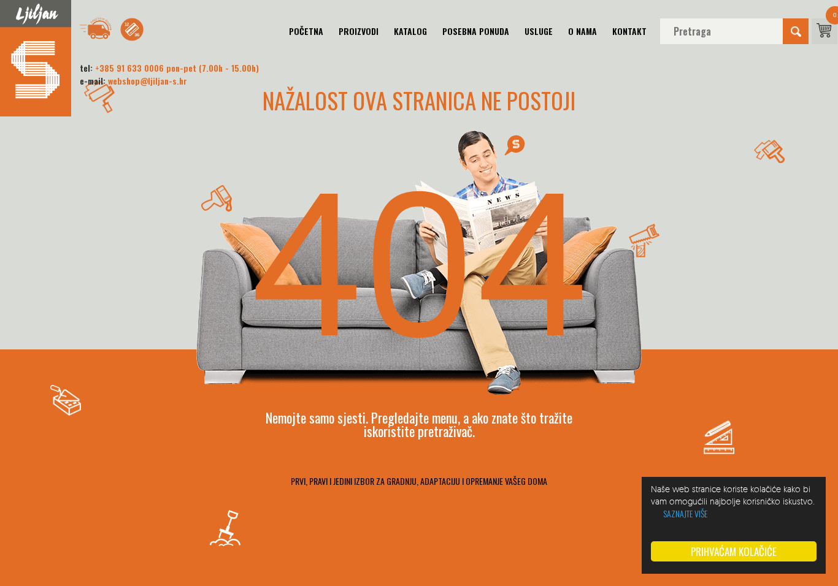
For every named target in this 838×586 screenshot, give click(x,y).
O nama (582, 31)
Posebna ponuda (475, 31)
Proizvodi (359, 31)
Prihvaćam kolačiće (734, 551)
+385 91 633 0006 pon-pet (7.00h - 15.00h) (177, 67)
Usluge (539, 31)
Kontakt (629, 31)
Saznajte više (685, 513)
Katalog (410, 31)
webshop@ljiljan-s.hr (147, 80)
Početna (306, 31)
